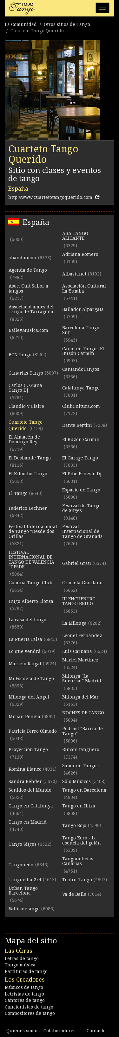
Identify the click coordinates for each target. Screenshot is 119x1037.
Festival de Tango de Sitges (81, 508)
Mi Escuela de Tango (31, 678)
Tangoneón (21, 864)
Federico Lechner (28, 508)
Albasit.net (74, 273)
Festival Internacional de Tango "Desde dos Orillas (33, 531)
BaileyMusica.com (28, 330)
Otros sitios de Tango (67, 24)
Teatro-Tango (77, 879)
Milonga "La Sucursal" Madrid (81, 678)
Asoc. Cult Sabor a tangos (28, 288)
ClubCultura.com (81, 406)
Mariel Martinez (80, 659)
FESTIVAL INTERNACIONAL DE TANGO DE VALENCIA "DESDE (31, 559)
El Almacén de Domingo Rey (24, 439)
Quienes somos (23, 1030)
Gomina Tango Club (30, 582)
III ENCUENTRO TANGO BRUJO (79, 601)
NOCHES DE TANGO (83, 712)
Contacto (96, 1030)
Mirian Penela (24, 716)
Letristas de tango (24, 993)
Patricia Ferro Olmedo (33, 731)
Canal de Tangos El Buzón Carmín (83, 351)
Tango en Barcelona (84, 790)
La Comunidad (21, 24)
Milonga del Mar (80, 696)
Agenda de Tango (28, 270)
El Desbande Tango (30, 457)
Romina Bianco (25, 769)
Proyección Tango (28, 749)
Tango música (20, 964)
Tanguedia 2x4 (25, 879)
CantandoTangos (80, 369)
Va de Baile (74, 894)
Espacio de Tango (81, 489)
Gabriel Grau (76, 563)
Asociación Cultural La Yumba (84, 288)
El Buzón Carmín (81, 439)
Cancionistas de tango (29, 1006)
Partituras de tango (26, 971)
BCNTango (20, 354)
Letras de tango (22, 958)
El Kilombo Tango (28, 473)
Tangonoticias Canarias (77, 861)
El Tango (18, 493)
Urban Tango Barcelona (23, 890)
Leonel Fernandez (82, 635)
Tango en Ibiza (78, 805)
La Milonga (74, 623)
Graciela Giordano (82, 582)
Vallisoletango (24, 908)
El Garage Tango (80, 457)
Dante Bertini (77, 425)
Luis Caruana (77, 651)
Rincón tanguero (80, 749)
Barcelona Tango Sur (80, 330)
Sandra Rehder (25, 781)
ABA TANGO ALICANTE (75, 236)
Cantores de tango (25, 1000)
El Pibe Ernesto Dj (81, 473)
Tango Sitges (22, 844)
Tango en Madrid (28, 822)
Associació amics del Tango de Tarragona (31, 309)
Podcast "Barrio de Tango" (82, 731)
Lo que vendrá (25, 651)
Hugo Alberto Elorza (31, 601)
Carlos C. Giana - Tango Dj (27, 388)
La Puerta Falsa (25, 639)
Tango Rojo (74, 825)
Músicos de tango (24, 987)
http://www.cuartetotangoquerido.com (50, 197)
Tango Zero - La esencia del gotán (81, 840)
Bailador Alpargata (83, 309)
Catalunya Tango (81, 387)
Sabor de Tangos (80, 765)
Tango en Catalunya (31, 805)
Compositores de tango (30, 1013)
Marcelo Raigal (25, 663)
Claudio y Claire (26, 406)
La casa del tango (27, 619)
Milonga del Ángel (29, 696)
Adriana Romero (80, 254)
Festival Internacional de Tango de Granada (82, 531)
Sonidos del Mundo (30, 790)
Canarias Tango (26, 373)
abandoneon (22, 257)
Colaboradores (59, 1030)
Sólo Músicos (76, 781)
